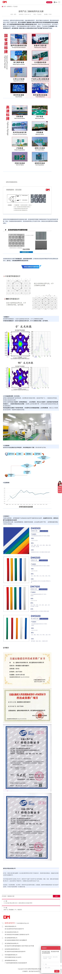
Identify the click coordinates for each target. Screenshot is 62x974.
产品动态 (15, 6)
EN (56, 2)
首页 (4, 6)
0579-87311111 (10, 923)
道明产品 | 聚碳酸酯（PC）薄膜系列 (13, 909)
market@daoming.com (23, 923)
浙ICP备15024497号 (34, 971)
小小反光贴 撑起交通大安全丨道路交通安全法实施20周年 (18, 903)
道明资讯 (9, 6)
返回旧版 (49, 2)
